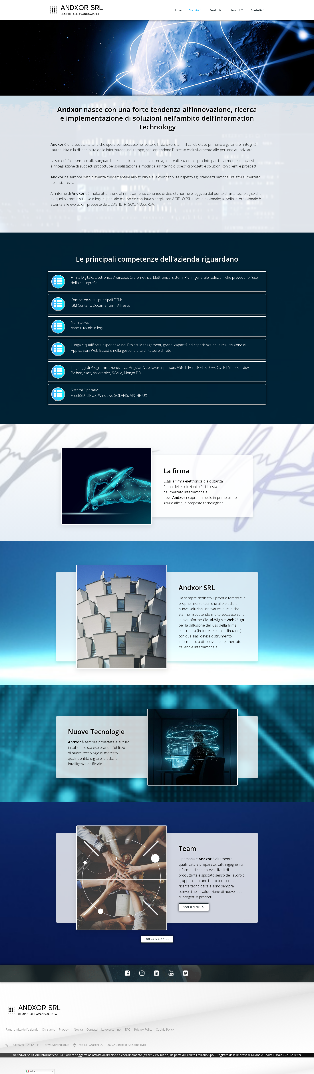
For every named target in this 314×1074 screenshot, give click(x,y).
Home (178, 10)
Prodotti (215, 10)
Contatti (256, 10)
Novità (235, 10)
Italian (32, 1071)
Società (194, 10)
